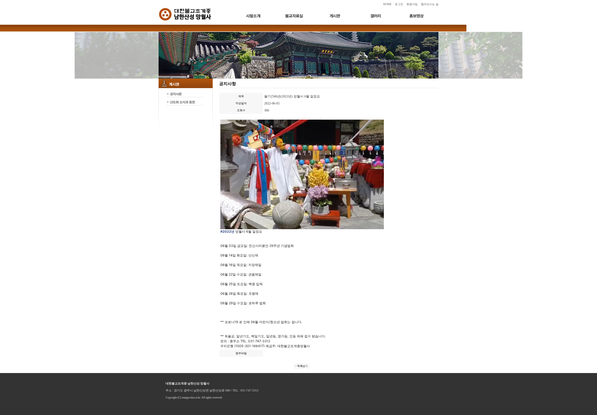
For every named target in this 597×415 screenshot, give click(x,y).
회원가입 (412, 4)
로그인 (399, 4)
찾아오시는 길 (429, 4)
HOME (387, 4)
